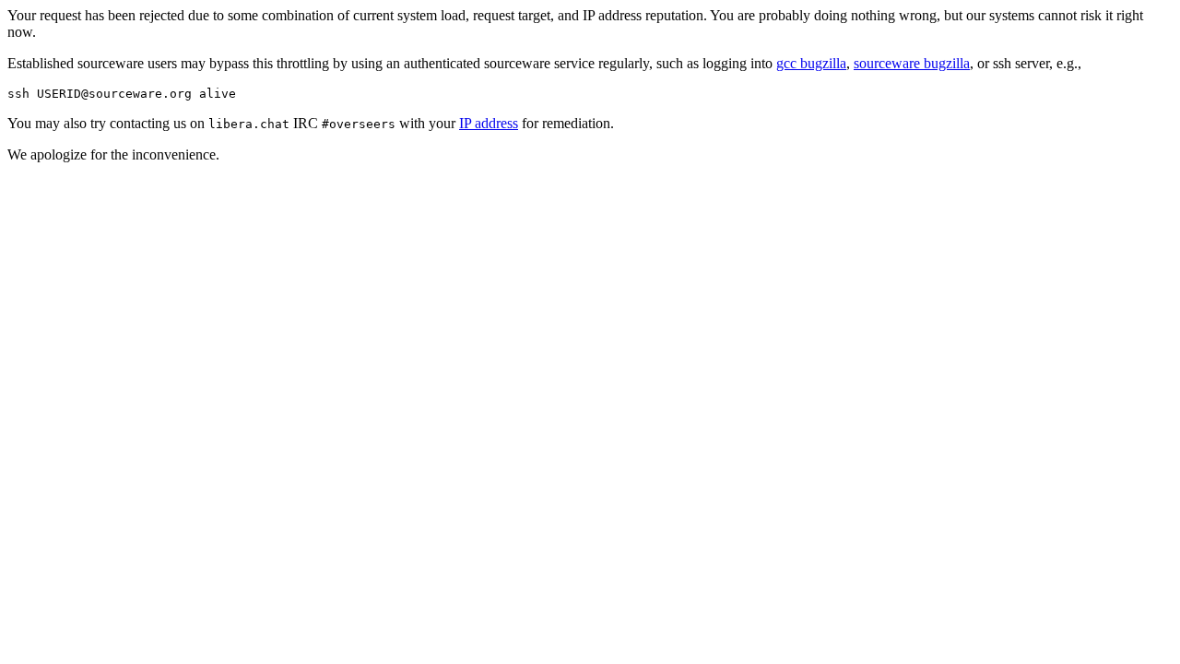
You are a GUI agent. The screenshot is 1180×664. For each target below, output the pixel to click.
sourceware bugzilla (912, 63)
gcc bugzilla (811, 63)
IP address (488, 123)
